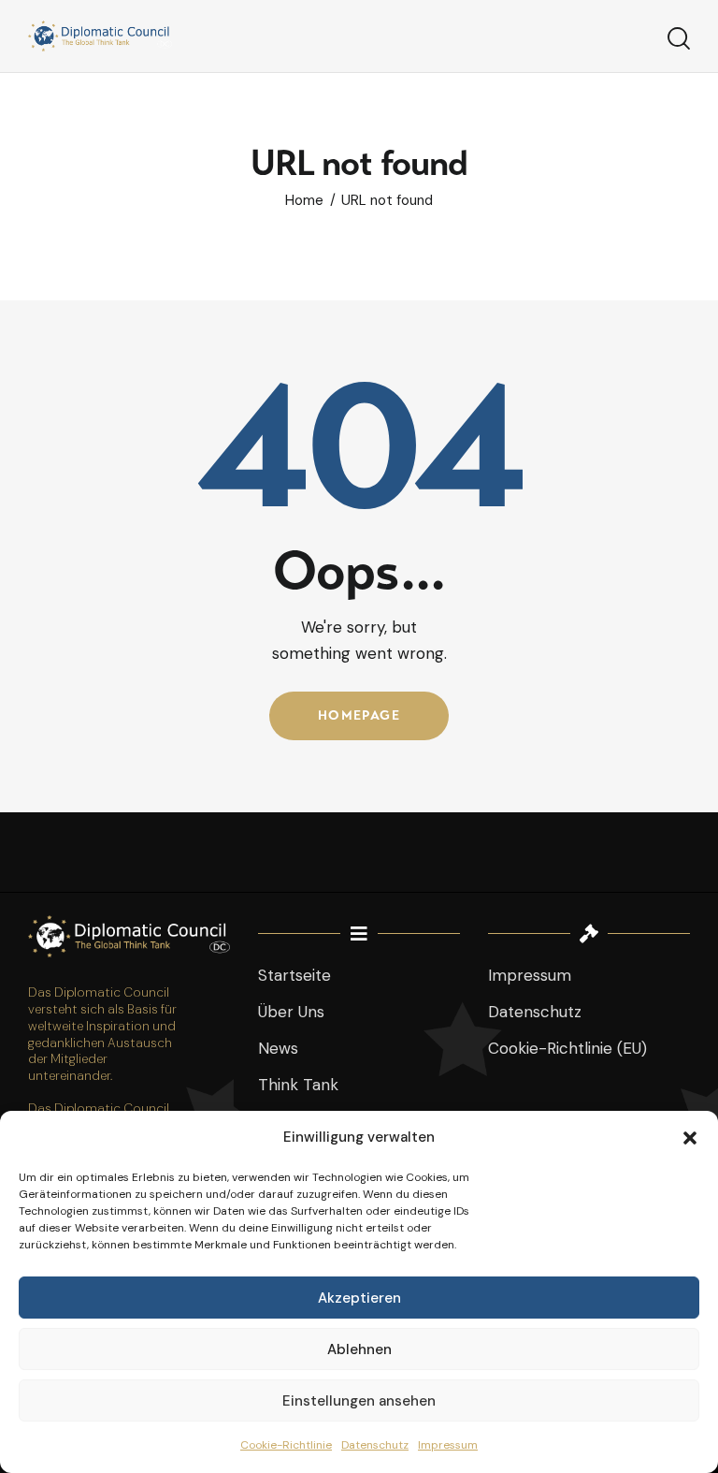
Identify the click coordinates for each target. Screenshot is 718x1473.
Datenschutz (375, 1444)
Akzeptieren (359, 1298)
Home (304, 201)
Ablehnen (359, 1349)
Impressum (448, 1444)
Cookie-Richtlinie (286, 1444)
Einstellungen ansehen (359, 1401)
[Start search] (679, 39)
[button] (690, 1138)
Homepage (359, 715)
